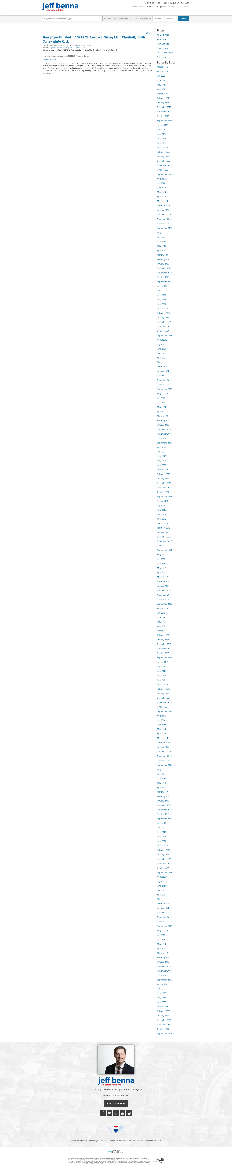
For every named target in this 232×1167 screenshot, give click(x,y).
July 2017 (161, 559)
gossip (171, 6)
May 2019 (161, 460)
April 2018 (161, 519)
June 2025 (161, 134)
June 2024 (161, 187)
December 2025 (164, 107)
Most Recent (162, 67)
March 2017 (162, 577)
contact (186, 6)
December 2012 (164, 805)
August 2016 (162, 608)
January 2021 (163, 371)
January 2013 (163, 800)
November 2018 (164, 487)
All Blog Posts (163, 35)
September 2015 (164, 657)
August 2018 (162, 501)
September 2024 (164, 174)
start (135, 6)
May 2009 (161, 997)
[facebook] (103, 1113)
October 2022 (163, 277)
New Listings (163, 43)
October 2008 (163, 1029)
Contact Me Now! (116, 1103)
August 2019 (162, 447)
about (179, 6)
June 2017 (161, 563)
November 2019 (164, 433)
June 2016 (161, 617)
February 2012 (163, 850)
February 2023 (163, 259)
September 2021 (164, 335)
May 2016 (161, 621)
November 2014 (164, 702)
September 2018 (164, 496)
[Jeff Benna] (60, 12)
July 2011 (161, 881)
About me (161, 39)
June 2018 (161, 510)
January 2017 (163, 586)
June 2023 (161, 241)
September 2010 (164, 926)
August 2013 (162, 769)
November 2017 (164, 541)
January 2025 (163, 156)
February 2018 (163, 527)
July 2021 (161, 344)
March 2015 (162, 684)
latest (156, 6)
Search (183, 19)
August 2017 (162, 554)
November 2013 (164, 756)
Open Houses (163, 48)
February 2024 (163, 205)
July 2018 (161, 505)
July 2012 (161, 827)
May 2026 (161, 84)
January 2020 (163, 425)
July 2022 (161, 290)
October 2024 (163, 169)
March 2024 (162, 201)
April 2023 (161, 250)
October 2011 (163, 868)
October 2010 (163, 921)
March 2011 (162, 899)
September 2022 (164, 281)
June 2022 (161, 295)
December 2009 (164, 966)
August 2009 (162, 984)
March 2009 (162, 1006)
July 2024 (161, 183)
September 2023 (164, 228)
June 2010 (161, 939)
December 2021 (164, 322)
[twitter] (109, 1113)
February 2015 (163, 689)
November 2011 (164, 863)
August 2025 (162, 125)
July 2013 (161, 774)
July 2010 (161, 935)
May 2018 (161, 514)
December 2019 (164, 429)
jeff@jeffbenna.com (153, 1140)
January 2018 (163, 532)
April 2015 (161, 680)
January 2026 (163, 102)
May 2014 (161, 729)
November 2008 (164, 1024)
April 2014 (161, 733)
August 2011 (162, 877)
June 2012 (161, 832)
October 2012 (163, 814)
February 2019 (163, 474)
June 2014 (161, 724)
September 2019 (164, 442)
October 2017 (163, 545)
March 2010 (162, 953)
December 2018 (164, 483)
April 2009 (161, 1002)
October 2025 (163, 116)
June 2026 (161, 80)
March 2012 (162, 845)
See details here (49, 59)
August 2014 (162, 715)
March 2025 (162, 147)
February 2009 (163, 1011)
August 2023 (162, 232)
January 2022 (163, 317)
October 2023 (163, 223)
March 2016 (162, 630)
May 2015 (161, 675)
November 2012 (164, 809)
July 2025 (161, 129)
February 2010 (163, 957)
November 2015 (164, 648)
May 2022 (161, 299)
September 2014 (164, 711)
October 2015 (163, 653)
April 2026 (161, 89)
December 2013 (164, 751)
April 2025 (161, 143)
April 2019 (161, 465)
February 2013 (163, 796)
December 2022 (164, 268)
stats (149, 6)
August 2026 (162, 71)
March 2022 (162, 308)
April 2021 (161, 357)
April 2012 (161, 841)
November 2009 (164, 970)
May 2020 (161, 407)
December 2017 (164, 536)
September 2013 (164, 765)
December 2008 (164, 1020)
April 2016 (161, 626)
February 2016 (163, 635)
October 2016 (163, 599)
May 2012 (161, 836)
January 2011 (163, 908)
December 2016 (164, 590)
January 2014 (163, 747)
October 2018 (163, 492)
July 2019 (161, 451)
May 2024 (161, 192)
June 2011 (161, 885)
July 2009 (161, 988)
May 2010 (161, 944)
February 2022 (163, 313)
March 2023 (162, 255)
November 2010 (164, 917)
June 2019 (161, 456)
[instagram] (129, 1113)
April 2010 (161, 948)
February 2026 (163, 98)
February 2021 (163, 366)
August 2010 (162, 930)
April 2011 (161, 894)
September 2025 (164, 120)
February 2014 (163, 742)
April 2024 (161, 196)
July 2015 (161, 666)
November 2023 (164, 219)
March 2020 (162, 416)
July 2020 (161, 398)
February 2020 (163, 420)
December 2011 (164, 859)
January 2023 (163, 263)
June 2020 (161, 402)
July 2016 (161, 612)
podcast (163, 6)
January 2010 (163, 962)
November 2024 (164, 165)
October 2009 (163, 975)
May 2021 (161, 353)
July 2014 (161, 720)
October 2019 (163, 438)
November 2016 (164, 595)
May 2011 (161, 890)
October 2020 (163, 384)
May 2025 (161, 138)
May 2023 (161, 246)
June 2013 (161, 778)
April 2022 (161, 304)
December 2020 (164, 375)
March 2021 (162, 362)
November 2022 (164, 272)
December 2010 (164, 912)
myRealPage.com (116, 1152)
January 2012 (163, 854)
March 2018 (162, 523)
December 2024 (164, 161)
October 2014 (163, 706)
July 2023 (161, 237)
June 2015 (161, 671)
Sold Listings (163, 57)
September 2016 (164, 604)
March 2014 (162, 738)
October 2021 (163, 331)
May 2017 (161, 568)
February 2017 (163, 581)
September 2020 (164, 389)
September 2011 (164, 872)
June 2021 (161, 348)
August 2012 (162, 823)
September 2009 (164, 979)
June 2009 (161, 993)
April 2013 (161, 787)
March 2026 (162, 93)
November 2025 (164, 111)
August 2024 (162, 178)
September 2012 (164, 818)
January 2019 (163, 478)
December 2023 (164, 214)
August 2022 (162, 286)
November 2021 (164, 326)
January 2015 (163, 693)
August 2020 (162, 393)
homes (142, 6)
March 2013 (162, 791)
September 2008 (164, 1033)
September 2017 (164, 550)
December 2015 (164, 644)
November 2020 (164, 380)
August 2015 (162, 662)
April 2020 (161, 411)
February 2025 (163, 152)
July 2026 (161, 76)
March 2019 (162, 469)
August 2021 (162, 340)
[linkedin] (116, 1113)
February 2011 (163, 903)
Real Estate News (165, 52)
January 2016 (163, 639)
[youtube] (122, 1113)
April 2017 (161, 572)
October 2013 (163, 760)
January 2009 (163, 1015)
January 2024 (163, 210)
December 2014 (164, 698)
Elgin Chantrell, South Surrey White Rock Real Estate (67, 48)
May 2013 (161, 783)
